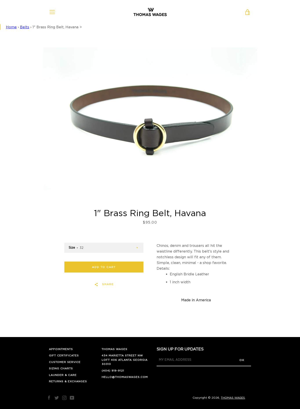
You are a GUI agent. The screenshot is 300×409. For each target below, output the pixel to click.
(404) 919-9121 (113, 370)
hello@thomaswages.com (125, 376)
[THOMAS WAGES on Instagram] (64, 397)
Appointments (61, 349)
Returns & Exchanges (68, 381)
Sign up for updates (180, 349)
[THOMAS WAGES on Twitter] (56, 397)
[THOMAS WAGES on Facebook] (49, 397)
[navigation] (52, 12)
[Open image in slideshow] (150, 118)
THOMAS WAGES (114, 349)
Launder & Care (63, 374)
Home (11, 27)
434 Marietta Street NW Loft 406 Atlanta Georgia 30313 (125, 359)
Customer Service (65, 362)
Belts (24, 27)
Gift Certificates (64, 355)
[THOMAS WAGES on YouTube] (72, 397)
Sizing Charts (61, 368)
